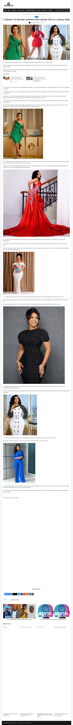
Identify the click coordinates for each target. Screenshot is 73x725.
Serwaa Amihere (36, 589)
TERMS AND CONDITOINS (31, 10)
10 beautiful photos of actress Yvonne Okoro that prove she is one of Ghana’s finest (45, 714)
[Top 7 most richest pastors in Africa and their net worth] (62, 670)
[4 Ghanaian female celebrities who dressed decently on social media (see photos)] (29, 78)
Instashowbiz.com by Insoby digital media (25, 722)
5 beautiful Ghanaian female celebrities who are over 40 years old (16, 79)
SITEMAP (50, 10)
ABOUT (39, 10)
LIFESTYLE (14, 10)
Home (25, 14)
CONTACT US (44, 10)
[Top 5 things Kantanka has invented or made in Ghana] (11, 670)
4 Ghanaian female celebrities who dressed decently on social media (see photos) (39, 79)
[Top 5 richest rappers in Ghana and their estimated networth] (28, 670)
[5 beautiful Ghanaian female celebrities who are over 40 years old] (6, 78)
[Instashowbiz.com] (8, 4)
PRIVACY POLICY (21, 10)
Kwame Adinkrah (33, 22)
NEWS (9, 10)
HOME (5, 10)
